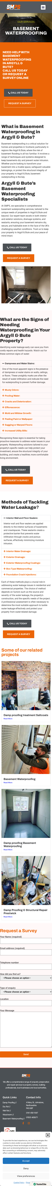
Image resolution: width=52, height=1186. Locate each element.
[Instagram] (29, 1123)
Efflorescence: (12, 407)
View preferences (26, 1176)
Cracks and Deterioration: (18, 401)
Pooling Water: (12, 396)
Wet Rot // (7, 1110)
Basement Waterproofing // (13, 1118)
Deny (26, 1168)
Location (4, 999)
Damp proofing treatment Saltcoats (26, 715)
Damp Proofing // (9, 1102)
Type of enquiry (8, 988)
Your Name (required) (11, 937)
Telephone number (9, 963)
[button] (47, 1135)
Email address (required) (12, 948)
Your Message (7, 1011)
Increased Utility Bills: (16, 430)
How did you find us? (10, 974)
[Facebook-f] (23, 1123)
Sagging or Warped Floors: (19, 425)
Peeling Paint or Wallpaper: (19, 419)
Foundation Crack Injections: (21, 574)
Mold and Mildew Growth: (18, 413)
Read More (8, 719)
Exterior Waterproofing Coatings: (23, 563)
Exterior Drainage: (15, 557)
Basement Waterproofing (19, 779)
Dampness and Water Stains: (20, 363)
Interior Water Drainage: (18, 551)
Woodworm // (8, 1114)
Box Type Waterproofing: (19, 569)
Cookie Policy (19, 1182)
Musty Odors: (12, 390)
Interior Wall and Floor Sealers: (22, 518)
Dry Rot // (6, 1106)
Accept (26, 1161)
